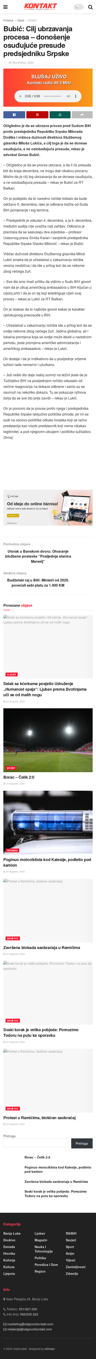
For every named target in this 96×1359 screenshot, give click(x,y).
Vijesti (20, 20)
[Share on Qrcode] (37, 114)
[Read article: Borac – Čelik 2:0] (48, 740)
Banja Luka (12, 1233)
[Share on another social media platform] (82, 114)
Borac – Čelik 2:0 (18, 777)
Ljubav (40, 1233)
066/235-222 (28, 1314)
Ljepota (9, 1273)
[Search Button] (90, 6)
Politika (40, 1258)
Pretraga (9, 1136)
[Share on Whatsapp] (60, 114)
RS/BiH (32, 20)
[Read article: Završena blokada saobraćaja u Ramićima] (48, 911)
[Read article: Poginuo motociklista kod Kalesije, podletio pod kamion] (48, 823)
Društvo (13, 938)
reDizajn (49, 1349)
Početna (8, 20)
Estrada (9, 1246)
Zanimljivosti (76, 1267)
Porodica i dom (46, 1264)
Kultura (9, 1267)
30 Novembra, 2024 (21, 62)
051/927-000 (27, 1309)
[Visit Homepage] (40, 6)
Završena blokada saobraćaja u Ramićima (41, 947)
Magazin (41, 1240)
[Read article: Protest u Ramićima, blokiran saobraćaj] (48, 1081)
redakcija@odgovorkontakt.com (29, 1329)
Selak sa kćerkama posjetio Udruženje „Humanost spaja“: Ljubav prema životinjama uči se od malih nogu (45, 689)
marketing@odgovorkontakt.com (30, 1324)
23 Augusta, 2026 (15, 701)
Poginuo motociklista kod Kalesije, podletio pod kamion (47, 862)
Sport (11, 768)
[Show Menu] (5, 6)
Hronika (12, 850)
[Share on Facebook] (14, 114)
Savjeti (71, 1240)
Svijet (70, 1253)
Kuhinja (9, 1260)
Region (40, 1271)
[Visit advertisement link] (48, 508)
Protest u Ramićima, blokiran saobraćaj (40, 1118)
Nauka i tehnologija (44, 1248)
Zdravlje (72, 1273)
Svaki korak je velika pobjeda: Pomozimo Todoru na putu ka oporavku (41, 1032)
